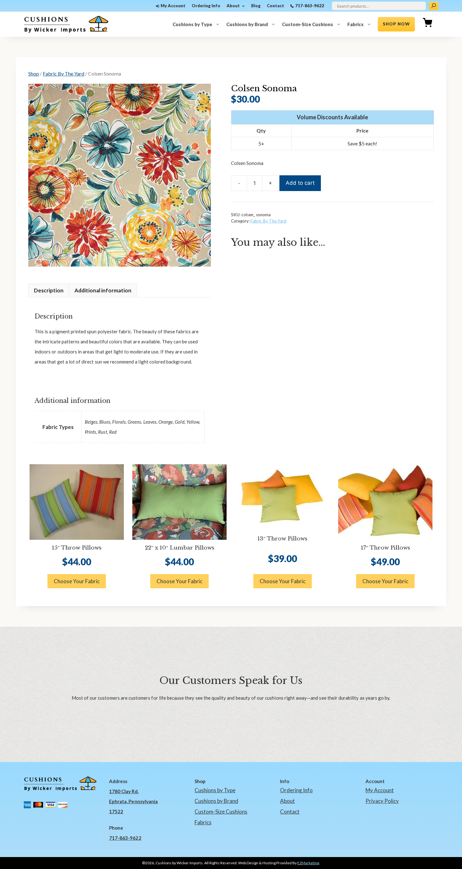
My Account (173, 5)
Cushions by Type (192, 24)
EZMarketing (308, 863)
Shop (33, 73)
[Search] (433, 6)
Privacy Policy (382, 801)
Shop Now (396, 23)
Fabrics (355, 24)
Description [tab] (48, 290)
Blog (256, 5)
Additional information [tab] (102, 290)
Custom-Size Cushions (307, 24)
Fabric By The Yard (63, 73)
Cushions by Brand (247, 24)
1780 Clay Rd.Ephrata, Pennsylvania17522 (133, 801)
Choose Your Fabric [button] (77, 581)
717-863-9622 (309, 5)
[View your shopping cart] (427, 24)
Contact (275, 5)
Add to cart (300, 183)
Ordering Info (206, 5)
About (233, 5)
